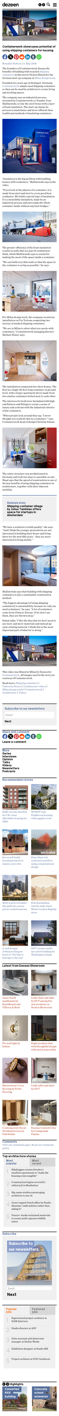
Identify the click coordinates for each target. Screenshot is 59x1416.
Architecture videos (35, 686)
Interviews (9, 756)
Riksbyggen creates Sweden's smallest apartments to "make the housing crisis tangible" (29, 1171)
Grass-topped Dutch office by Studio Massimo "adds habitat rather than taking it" (31, 1204)
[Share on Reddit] (22, 57)
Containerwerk (10, 86)
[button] (48, 4)
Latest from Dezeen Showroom (23, 965)
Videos (22, 692)
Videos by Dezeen (12, 686)
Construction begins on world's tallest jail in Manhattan (28, 1183)
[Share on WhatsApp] (39, 57)
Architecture (9, 692)
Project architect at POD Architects (30, 1358)
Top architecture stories (19, 1156)
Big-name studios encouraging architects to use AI (28, 1194)
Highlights (16, 1384)
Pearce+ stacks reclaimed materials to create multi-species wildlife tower (30, 1216)
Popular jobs (11, 1310)
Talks (6, 762)
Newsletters (10, 768)
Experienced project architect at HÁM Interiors (29, 1319)
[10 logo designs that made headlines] (40, 4)
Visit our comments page (16, 1144)
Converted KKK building (12, 1393)
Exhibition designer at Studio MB (29, 1348)
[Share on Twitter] (11, 57)
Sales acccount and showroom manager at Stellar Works (27, 1340)
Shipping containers (27, 683)
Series (6, 753)
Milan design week (45, 78)
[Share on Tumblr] (33, 57)
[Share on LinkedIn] (28, 57)
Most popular (11, 1162)
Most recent (36, 1162)
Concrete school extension (41, 1393)
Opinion (7, 759)
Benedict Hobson (11, 63)
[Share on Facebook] (5, 57)
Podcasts (8, 771)
